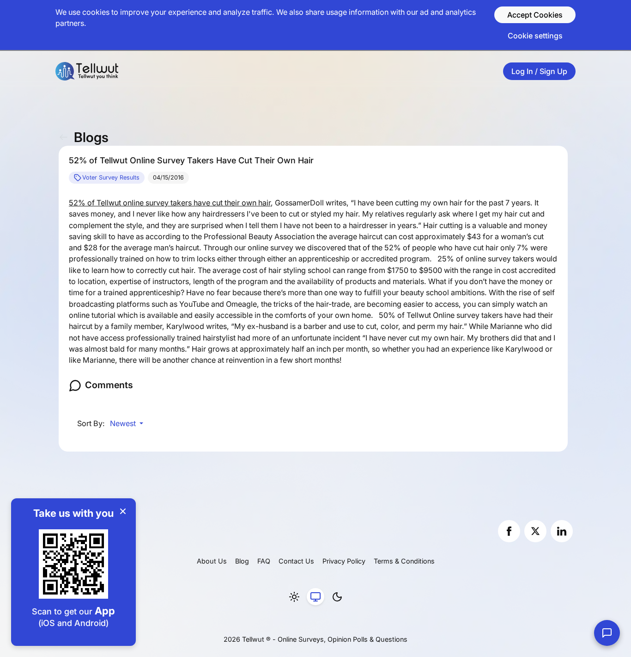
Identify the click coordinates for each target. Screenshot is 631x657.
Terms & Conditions (404, 561)
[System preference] (315, 597)
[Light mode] (294, 597)
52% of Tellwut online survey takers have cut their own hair (170, 202)
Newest (124, 423)
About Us (212, 561)
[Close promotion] (122, 511)
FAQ (263, 561)
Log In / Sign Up (539, 71)
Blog (242, 561)
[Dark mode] (337, 597)
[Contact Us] (607, 633)
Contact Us (296, 561)
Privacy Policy (343, 561)
